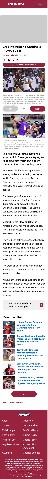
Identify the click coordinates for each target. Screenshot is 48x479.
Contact (6, 425)
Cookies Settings (31, 452)
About (5, 420)
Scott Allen (11, 55)
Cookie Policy (30, 439)
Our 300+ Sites (30, 425)
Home (5, 403)
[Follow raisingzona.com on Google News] (41, 305)
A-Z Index (7, 452)
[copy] (18, 60)
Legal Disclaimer (10, 444)
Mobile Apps (8, 430)
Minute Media (15, 459)
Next (37, 108)
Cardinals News (16, 403)
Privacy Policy (30, 435)
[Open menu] (4, 3)
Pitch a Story (8, 435)
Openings (28, 420)
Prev (10, 108)
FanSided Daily (30, 430)
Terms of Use (9, 439)
